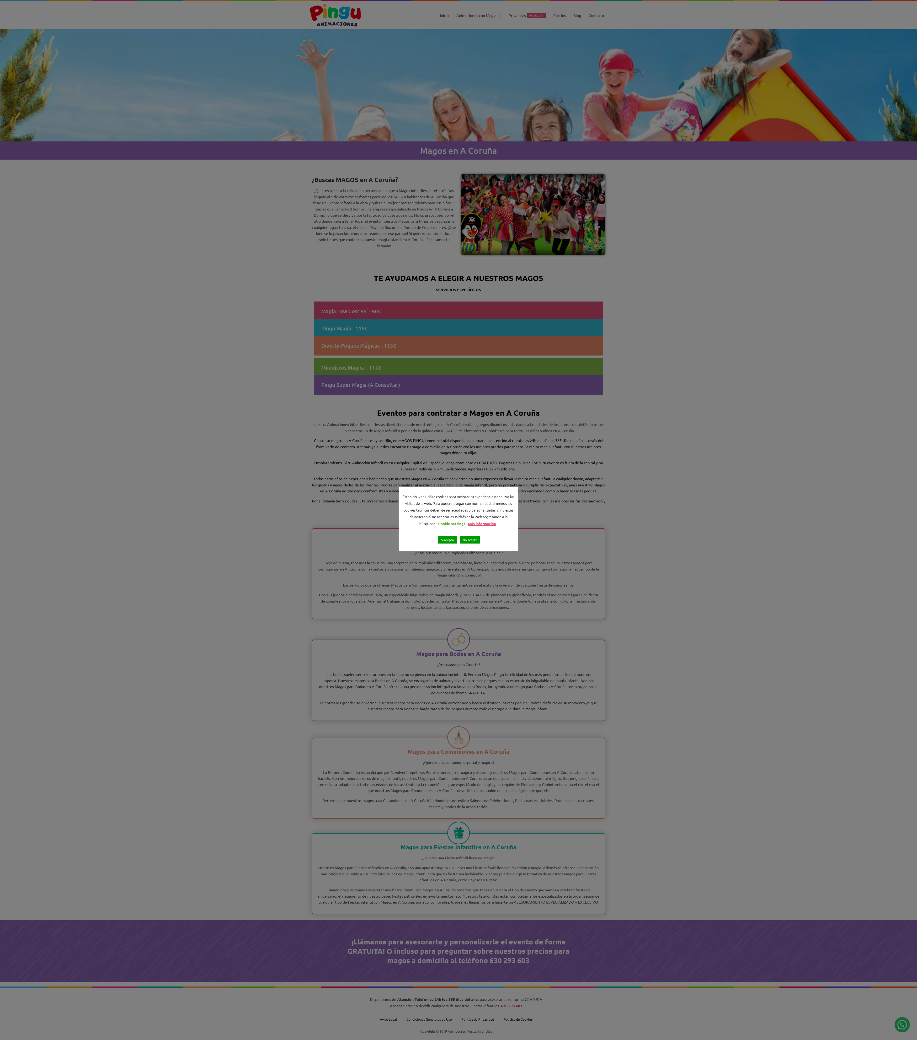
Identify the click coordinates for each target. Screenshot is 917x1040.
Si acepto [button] (447, 540)
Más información (482, 523)
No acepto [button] (470, 540)
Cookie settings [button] (451, 523)
